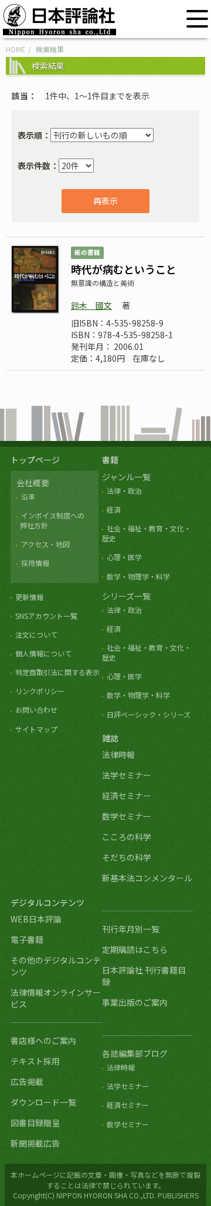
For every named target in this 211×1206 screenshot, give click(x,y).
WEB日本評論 (36, 919)
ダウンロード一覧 (43, 1102)
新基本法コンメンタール (147, 878)
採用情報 (35, 563)
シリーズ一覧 (126, 596)
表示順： (34, 135)
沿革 (28, 496)
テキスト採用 (35, 1061)
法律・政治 (124, 491)
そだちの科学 (126, 857)
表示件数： (38, 165)
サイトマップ (36, 729)
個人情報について (43, 653)
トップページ (35, 460)
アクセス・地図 (45, 544)
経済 (114, 509)
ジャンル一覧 (126, 477)
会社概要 (32, 483)
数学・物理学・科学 (138, 576)
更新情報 (29, 597)
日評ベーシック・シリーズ (148, 714)
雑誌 (110, 738)
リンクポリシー (39, 691)
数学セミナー (126, 816)
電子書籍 (27, 939)
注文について (36, 634)
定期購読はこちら (135, 949)
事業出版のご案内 (135, 1002)
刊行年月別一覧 (130, 929)
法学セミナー (126, 775)
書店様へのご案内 (43, 1040)
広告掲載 (27, 1081)
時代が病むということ (123, 269)
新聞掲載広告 (35, 1143)
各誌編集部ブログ (135, 1053)
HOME (15, 49)
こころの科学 (126, 837)
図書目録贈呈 (35, 1122)
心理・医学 (124, 557)
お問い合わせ (36, 710)
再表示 (105, 201)
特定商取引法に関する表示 (57, 672)
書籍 (110, 460)
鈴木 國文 (91, 305)
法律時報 (118, 754)
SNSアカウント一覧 (46, 616)
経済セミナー (126, 795)
